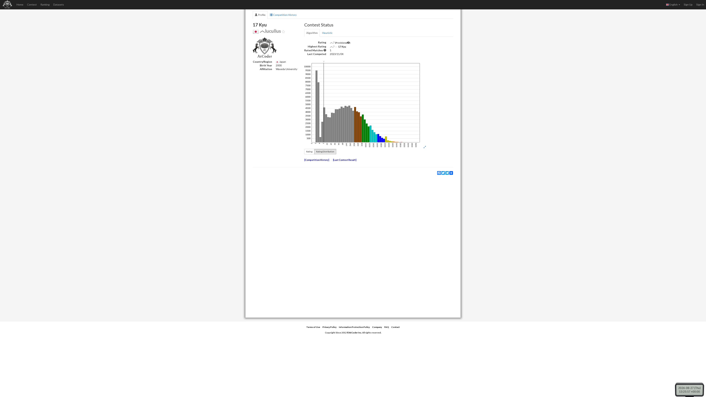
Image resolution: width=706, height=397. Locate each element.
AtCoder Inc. (355, 332)
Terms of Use (313, 327)
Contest (32, 4)
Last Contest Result (345, 160)
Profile (261, 14)
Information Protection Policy (354, 327)
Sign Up (688, 4)
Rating (309, 151)
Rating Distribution (325, 151)
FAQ (386, 327)
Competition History (284, 14)
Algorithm (312, 32)
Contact (395, 327)
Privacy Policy (329, 327)
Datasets (58, 4)
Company (377, 327)
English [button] (673, 4)
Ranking (45, 4)
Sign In (700, 4)
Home (20, 4)
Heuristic (327, 32)
